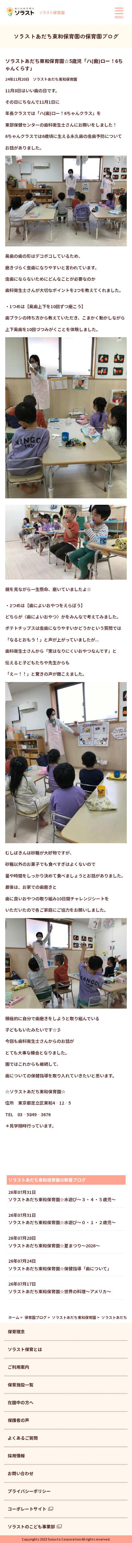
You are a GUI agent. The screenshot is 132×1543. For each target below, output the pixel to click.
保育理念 (16, 1331)
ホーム (13, 1317)
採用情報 (16, 1456)
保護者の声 (18, 1420)
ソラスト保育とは (25, 1349)
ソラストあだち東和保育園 (74, 1317)
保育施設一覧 (20, 1385)
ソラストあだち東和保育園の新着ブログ (47, 1180)
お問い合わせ (20, 1473)
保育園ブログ (36, 1317)
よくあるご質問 (23, 1438)
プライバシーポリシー (29, 1491)
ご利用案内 (18, 1367)
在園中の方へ (20, 1402)
